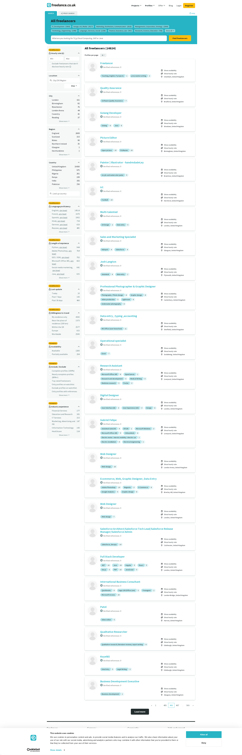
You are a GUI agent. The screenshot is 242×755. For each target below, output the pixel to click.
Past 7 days (57, 297)
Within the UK (58, 327)
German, (55, 224)
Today (54, 293)
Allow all (204, 734)
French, (55, 214)
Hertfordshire (58, 151)
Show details (56, 750)
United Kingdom (59, 166)
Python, (55, 247)
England (55, 133)
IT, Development (61, 26)
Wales (54, 140)
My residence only (59, 317)
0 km (73, 86)
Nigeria (55, 173)
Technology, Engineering (64, 31)
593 (187, 705)
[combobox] (103, 38)
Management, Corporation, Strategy (151, 26)
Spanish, (55, 217)
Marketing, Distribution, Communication (113, 26)
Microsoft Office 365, (61, 261)
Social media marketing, (62, 267)
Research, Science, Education (148, 31)
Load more (139, 711)
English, (55, 210)
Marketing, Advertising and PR (63, 422)
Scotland (56, 136)
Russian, (55, 228)
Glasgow (55, 147)
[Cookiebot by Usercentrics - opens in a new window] (33, 750)
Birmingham (57, 103)
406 (171, 705)
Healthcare (57, 431)
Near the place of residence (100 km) (60, 322)
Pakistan (56, 184)
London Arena (58, 110)
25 (102, 55)
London (55, 100)
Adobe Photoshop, (60, 251)
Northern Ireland (59, 143)
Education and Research (62, 414)
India (54, 180)
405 (165, 705)
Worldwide (56, 334)
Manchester (57, 107)
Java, (54, 274)
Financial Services (59, 410)
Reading (55, 117)
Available (56, 350)
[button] (136, 5)
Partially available (60, 354)
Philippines (57, 170)
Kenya (54, 177)
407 (177, 705)
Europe (55, 330)
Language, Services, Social (93, 31)
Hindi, (54, 221)
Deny (204, 743)
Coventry (56, 114)
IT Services (56, 417)
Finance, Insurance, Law (120, 31)
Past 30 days (57, 300)
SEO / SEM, (56, 257)
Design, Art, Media (83, 26)
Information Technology (62, 427)
